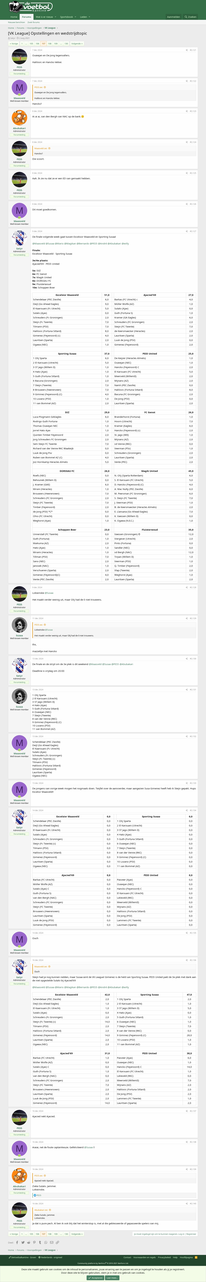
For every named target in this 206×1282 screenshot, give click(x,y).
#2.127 (193, 231)
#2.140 (193, 1203)
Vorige (15, 43)
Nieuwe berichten (16, 22)
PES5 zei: (38, 87)
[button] (55, 17)
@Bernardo (83, 243)
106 (37, 43)
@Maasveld (38, 243)
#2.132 (193, 736)
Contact (127, 1257)
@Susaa (50, 243)
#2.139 (193, 1169)
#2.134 (193, 810)
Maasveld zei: (40, 148)
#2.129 (193, 618)
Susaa (19, 635)
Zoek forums (34, 22)
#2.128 (193, 587)
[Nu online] (19, 94)
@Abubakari (114, 243)
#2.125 (193, 173)
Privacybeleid (164, 1257)
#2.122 (193, 81)
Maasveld (19, 98)
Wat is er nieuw (44, 16)
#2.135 (193, 933)
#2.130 (193, 658)
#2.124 (193, 142)
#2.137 (193, 1111)
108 (49, 43)
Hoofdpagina (186, 1257)
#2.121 (193, 50)
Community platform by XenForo (103, 1263)
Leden (83, 16)
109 (55, 43)
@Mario (59, 243)
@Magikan (70, 243)
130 (66, 43)
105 (31, 43)
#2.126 (193, 204)
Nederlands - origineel (51, 1257)
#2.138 (193, 1142)
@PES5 (93, 243)
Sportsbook (66, 16)
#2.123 (193, 111)
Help (175, 1257)
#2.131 (193, 689)
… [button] (26, 43)
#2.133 (193, 783)
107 (43, 43)
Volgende (76, 43)
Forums (26, 16)
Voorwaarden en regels (144, 1257)
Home (13, 16)
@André (102, 243)
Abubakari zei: (41, 1209)
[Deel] (187, 50)
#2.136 (193, 960)
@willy (125, 243)
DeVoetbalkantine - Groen (23, 1257)
